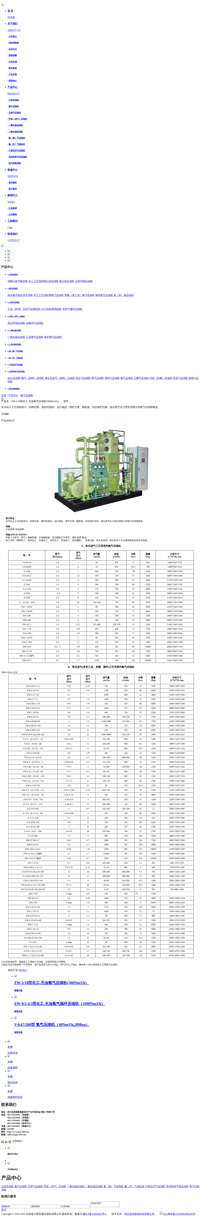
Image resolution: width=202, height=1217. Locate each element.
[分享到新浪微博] (6, 1142)
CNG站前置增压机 (51, 309)
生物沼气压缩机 (35, 323)
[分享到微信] (10, 1142)
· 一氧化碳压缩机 (15, 125)
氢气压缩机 (27, 395)
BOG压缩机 (14, 378)
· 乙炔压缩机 (13, 100)
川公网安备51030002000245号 (179, 1214)
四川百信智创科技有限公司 (139, 1214)
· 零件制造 (12, 68)
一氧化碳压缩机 (16, 337)
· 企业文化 (12, 49)
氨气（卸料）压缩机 (32, 378)
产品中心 (13, 395)
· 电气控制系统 (14, 163)
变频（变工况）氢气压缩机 (79, 295)
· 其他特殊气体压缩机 (17, 157)
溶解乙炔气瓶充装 (18, 281)
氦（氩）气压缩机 (114, 1186)
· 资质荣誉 (12, 55)
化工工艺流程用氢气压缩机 (48, 295)
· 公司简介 (12, 36)
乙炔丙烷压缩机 (84, 281)
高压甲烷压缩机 (16, 323)
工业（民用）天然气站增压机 (24, 309)
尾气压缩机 (97, 378)
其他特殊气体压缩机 (177, 1186)
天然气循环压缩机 (72, 309)
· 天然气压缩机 (14, 112)
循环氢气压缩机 (104, 295)
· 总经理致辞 (13, 43)
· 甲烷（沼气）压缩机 (17, 119)
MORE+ (23, 970)
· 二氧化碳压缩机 (15, 131)
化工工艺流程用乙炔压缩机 (43, 281)
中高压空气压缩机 (155, 1186)
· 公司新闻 (12, 214)
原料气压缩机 (112, 378)
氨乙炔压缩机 (66, 281)
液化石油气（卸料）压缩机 (60, 378)
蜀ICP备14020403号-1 (95, 1214)
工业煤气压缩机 (35, 337)
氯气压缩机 (126, 378)
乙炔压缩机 (7, 1186)
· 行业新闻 (12, 208)
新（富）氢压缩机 (124, 295)
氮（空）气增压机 (134, 1186)
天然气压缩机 (35, 1186)
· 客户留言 (12, 189)
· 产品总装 (12, 74)
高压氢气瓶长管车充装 (20, 295)
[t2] (9, 254)
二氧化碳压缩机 (94, 1186)
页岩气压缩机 (180, 378)
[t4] (9, 260)
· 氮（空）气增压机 (16, 144)
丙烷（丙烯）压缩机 (160, 378)
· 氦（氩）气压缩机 (16, 138)
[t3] (9, 257)
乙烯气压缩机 (141, 378)
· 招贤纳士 (12, 80)
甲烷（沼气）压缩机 (55, 1186)
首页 (3, 395)
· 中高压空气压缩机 (16, 150)
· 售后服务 (12, 182)
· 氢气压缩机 (13, 106)
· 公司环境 (12, 62)
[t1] (9, 251)
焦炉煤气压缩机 (53, 337)
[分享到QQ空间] (2, 1142)
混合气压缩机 (83, 378)
